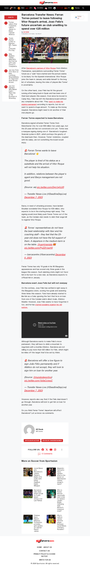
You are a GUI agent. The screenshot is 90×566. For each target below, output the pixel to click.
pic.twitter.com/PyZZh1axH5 (38, 248)
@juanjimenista (44, 245)
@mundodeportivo (42, 377)
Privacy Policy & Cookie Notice (44, 555)
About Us (47, 547)
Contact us (44, 551)
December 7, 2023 (33, 197)
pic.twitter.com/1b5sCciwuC (38, 381)
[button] (83, 8)
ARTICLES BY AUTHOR (32, 440)
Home (6, 8)
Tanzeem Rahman (52, 440)
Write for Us (45, 560)
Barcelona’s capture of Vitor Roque (41, 68)
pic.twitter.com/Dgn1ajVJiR (50, 187)
